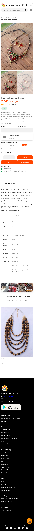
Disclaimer (4, 464)
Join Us (3, 481)
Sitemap (3, 441)
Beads (8, 17)
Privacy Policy (5, 473)
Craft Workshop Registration (9, 499)
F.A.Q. (3, 461)
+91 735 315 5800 (8, 396)
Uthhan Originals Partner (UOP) (10, 418)
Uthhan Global (5, 490)
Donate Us (4, 484)
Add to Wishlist (8, 149)
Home (2, 17)
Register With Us (6, 458)
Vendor (3, 424)
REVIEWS (14, 183)
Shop (2, 427)
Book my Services (6, 501)
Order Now (26, 162)
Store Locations (6, 510)
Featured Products (7, 432)
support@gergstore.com (11, 399)
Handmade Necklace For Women (11, 361)
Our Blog (4, 496)
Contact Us (4, 455)
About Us (4, 453)
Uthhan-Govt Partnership (9, 438)
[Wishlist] (23, 5)
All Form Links (5, 444)
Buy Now (9, 162)
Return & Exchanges (7, 470)
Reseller (3, 421)
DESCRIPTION (6, 183)
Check (25, 145)
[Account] (31, 5)
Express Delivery (6, 435)
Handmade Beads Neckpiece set (10, 19)
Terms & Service (6, 467)
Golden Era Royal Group (8, 487)
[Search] (25, 10)
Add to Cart (25, 157)
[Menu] (31, 10)
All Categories (5, 430)
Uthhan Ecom (17, 525)
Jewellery (14, 17)
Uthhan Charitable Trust (8, 493)
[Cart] (26, 5)
